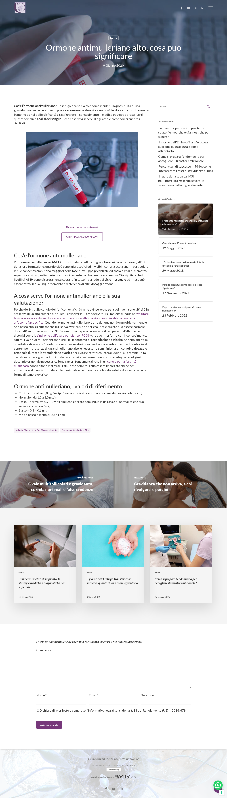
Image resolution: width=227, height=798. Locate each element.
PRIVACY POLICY (126, 765)
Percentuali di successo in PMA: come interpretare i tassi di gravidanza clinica (185, 168)
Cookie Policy (113, 769)
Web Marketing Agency (102, 777)
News (113, 37)
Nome (41, 695)
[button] (210, 7)
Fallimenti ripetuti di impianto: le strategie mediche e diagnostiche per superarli (184, 132)
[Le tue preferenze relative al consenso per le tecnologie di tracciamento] (222, 793)
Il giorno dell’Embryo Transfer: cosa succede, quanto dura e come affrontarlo (183, 146)
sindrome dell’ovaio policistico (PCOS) (64, 335)
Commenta (43, 650)
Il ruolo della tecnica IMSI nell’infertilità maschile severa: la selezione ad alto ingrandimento (181, 180)
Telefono (147, 695)
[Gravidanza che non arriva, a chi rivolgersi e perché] (170, 484)
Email (93, 695)
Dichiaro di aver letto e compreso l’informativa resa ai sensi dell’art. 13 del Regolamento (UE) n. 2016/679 (112, 710)
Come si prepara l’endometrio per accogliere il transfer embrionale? (181, 159)
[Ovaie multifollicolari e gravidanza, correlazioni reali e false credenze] (57, 484)
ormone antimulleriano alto (75, 430)
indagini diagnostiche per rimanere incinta (36, 430)
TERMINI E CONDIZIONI (104, 765)
